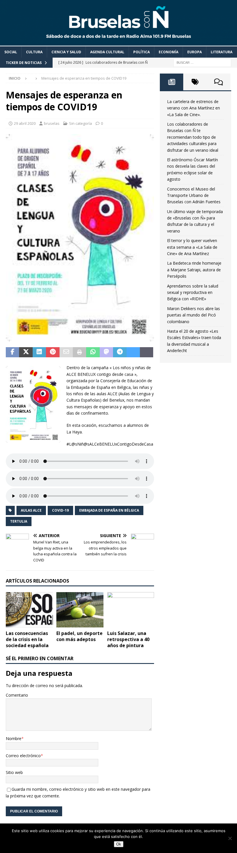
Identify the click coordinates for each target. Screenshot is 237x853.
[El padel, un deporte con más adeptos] (79, 609)
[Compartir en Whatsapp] (92, 352)
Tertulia (18, 521)
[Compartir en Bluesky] (133, 352)
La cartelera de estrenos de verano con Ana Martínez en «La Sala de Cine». (193, 108)
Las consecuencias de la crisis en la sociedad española (27, 639)
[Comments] (218, 82)
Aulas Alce (31, 510)
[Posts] (171, 82)
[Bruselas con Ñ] (118, 42)
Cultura (34, 52)
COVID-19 (60, 510)
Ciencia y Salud (66, 52)
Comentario (17, 695)
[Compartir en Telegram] (119, 352)
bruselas (52, 123)
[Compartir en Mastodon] (106, 352)
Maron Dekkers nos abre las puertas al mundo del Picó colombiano (193, 315)
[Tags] (195, 82)
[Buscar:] (202, 62)
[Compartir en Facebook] (12, 352)
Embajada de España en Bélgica (109, 510)
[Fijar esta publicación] (52, 352)
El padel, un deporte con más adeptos (79, 636)
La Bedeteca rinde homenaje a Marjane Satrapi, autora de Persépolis (194, 269)
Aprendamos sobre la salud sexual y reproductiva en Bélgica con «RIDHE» (192, 292)
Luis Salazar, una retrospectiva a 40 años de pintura (128, 639)
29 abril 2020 (25, 123)
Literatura (221, 52)
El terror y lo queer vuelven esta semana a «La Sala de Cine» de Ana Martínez (192, 247)
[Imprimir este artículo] (79, 352)
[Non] (230, 838)
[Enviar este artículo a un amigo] (66, 352)
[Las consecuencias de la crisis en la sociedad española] (29, 609)
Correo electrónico (23, 755)
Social (10, 52)
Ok (118, 844)
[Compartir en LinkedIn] (39, 352)
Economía (168, 52)
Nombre (13, 738)
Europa (194, 52)
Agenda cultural (107, 52)
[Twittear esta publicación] (25, 352)
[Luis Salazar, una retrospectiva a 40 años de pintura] (130, 609)
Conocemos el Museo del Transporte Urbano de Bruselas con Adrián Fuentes (194, 195)
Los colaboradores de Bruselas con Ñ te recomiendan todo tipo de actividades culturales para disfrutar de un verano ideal (192, 137)
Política (141, 52)
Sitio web (14, 772)
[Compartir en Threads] (146, 352)
